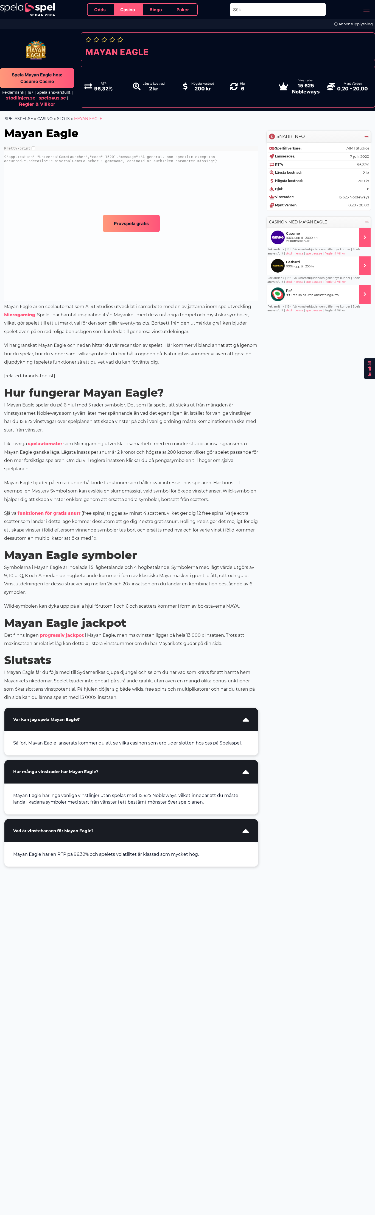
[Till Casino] (365, 237)
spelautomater (45, 443)
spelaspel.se (19, 118)
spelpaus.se (52, 98)
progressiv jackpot (62, 635)
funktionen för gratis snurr (49, 513)
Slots (63, 118)
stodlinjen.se (20, 98)
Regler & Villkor (335, 253)
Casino (45, 118)
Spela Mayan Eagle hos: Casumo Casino (37, 78)
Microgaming (19, 314)
